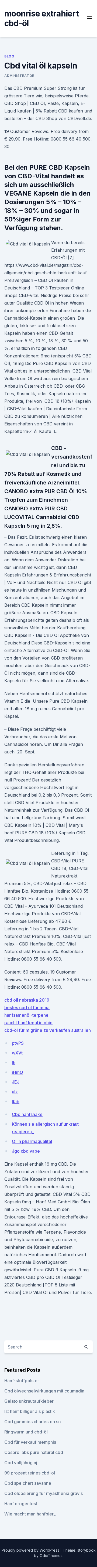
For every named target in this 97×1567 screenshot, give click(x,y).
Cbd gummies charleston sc (32, 1421)
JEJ (15, 1082)
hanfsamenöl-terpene (26, 1015)
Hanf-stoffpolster (21, 1380)
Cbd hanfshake (27, 1114)
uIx (15, 1091)
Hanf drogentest (20, 1503)
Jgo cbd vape (26, 1151)
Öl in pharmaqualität (32, 1141)
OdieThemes (51, 1555)
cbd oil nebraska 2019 (26, 1000)
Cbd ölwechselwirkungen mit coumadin (44, 1391)
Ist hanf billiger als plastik (29, 1411)
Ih (13, 1062)
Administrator (19, 76)
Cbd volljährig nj (20, 1462)
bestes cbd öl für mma (27, 1007)
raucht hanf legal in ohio (28, 1022)
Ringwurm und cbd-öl (26, 1432)
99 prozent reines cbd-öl (29, 1473)
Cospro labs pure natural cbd (33, 1452)
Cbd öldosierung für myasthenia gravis (43, 1493)
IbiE (15, 1101)
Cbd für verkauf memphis (30, 1442)
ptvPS (18, 1043)
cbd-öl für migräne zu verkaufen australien (47, 1030)
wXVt (17, 1053)
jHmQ (17, 1072)
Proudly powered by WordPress (31, 1550)
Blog (9, 56)
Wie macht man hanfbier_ (30, 1514)
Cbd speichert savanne (27, 1483)
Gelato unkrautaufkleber (29, 1401)
